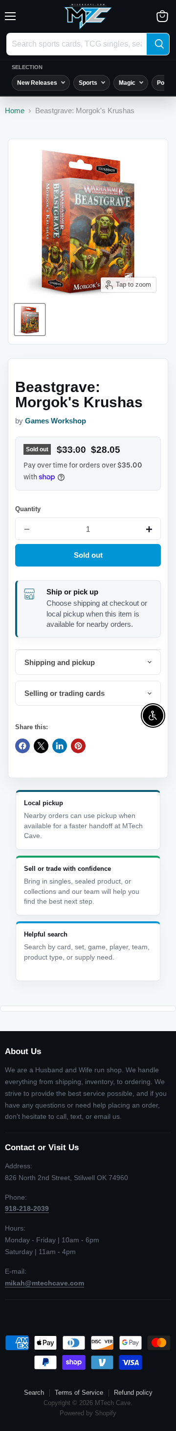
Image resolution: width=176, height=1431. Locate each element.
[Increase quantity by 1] (149, 529)
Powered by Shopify (88, 1413)
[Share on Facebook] (22, 746)
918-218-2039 (27, 1208)
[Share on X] (41, 746)
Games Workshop (55, 421)
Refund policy (133, 1392)
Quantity (28, 509)
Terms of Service (79, 1392)
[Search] (158, 44)
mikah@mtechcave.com (44, 1283)
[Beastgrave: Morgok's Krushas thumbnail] (30, 319)
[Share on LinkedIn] (59, 746)
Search (34, 1392)
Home (14, 110)
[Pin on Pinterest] (78, 746)
